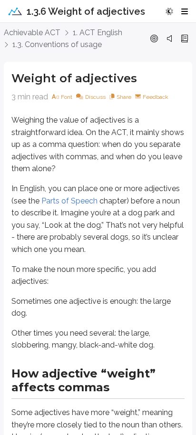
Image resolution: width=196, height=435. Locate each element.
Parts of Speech (69, 200)
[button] (169, 11)
